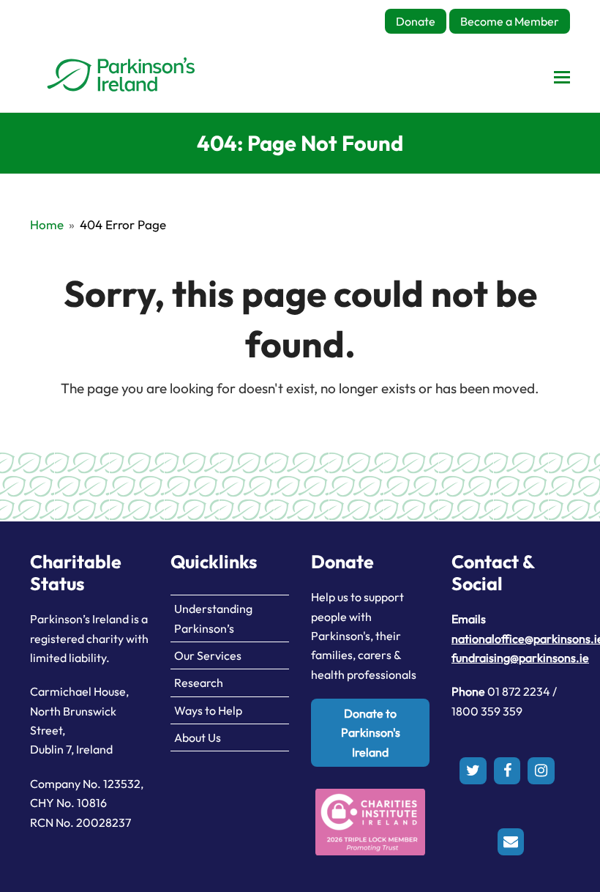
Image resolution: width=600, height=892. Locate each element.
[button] (562, 77)
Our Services (207, 655)
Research (198, 682)
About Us (197, 737)
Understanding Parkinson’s (213, 618)
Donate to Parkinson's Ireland (370, 732)
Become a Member (509, 21)
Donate (415, 21)
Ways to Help (208, 710)
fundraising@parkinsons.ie (520, 657)
